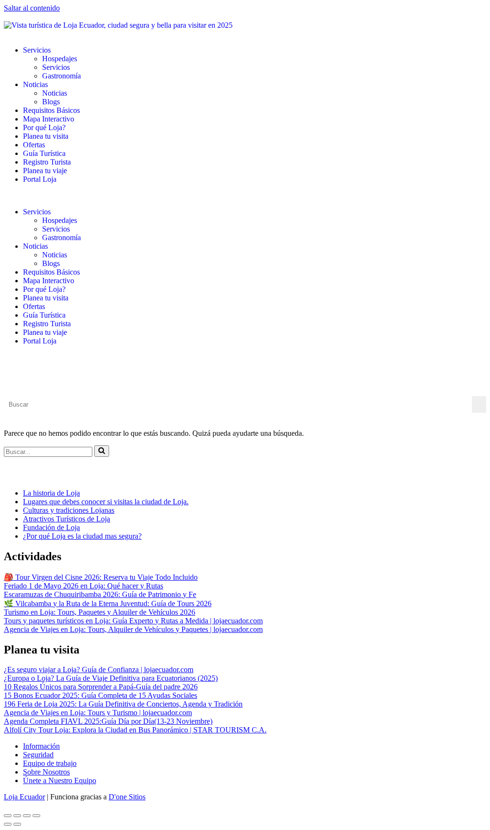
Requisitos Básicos (51, 110)
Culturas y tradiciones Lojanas (68, 510)
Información (41, 746)
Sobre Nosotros (46, 772)
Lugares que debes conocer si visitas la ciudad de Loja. (106, 502)
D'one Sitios (127, 797)
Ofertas (34, 145)
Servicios (37, 50)
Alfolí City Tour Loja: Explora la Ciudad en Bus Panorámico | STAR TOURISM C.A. (135, 730)
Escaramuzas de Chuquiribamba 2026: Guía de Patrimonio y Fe (100, 594)
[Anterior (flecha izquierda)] (7, 824)
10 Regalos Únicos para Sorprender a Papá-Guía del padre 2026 (101, 687)
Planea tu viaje (45, 170)
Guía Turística (44, 153)
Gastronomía (61, 76)
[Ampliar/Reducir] (7, 815)
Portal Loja (39, 179)
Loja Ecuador (24, 797)
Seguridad (38, 755)
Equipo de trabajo (50, 763)
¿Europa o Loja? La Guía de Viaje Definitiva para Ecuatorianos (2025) (111, 678)
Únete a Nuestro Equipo (59, 780)
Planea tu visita (45, 136)
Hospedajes (59, 59)
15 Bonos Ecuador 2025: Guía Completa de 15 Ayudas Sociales (100, 695)
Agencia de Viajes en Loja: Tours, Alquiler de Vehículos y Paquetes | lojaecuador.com (133, 629)
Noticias (35, 84)
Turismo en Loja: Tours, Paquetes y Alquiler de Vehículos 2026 (99, 612)
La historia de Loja (51, 493)
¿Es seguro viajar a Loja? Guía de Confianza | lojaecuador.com (98, 669)
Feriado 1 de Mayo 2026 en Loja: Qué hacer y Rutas (83, 586)
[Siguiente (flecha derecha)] (17, 824)
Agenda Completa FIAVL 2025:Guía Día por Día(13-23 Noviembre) (108, 721)
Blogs (51, 102)
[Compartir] (27, 815)
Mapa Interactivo (48, 119)
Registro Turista (47, 162)
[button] (245, 195)
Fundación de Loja (51, 527)
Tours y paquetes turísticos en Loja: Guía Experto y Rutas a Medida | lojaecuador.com (133, 621)
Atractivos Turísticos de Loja (66, 519)
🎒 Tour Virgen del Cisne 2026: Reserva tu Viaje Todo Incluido (101, 577)
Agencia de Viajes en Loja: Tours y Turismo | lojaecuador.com (98, 712)
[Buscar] (101, 451)
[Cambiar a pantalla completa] (17, 815)
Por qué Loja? (44, 127)
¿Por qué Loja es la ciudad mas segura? (82, 536)
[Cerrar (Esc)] (36, 815)
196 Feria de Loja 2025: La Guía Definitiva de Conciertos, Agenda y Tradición (123, 704)
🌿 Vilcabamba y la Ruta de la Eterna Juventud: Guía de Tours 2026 (108, 603)
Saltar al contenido (32, 8)
